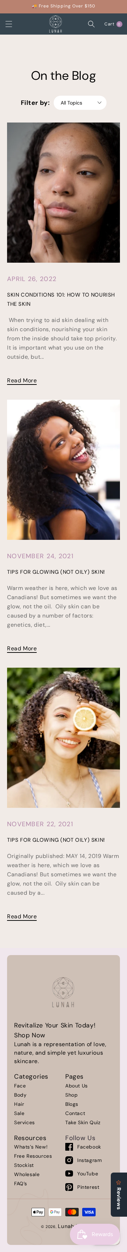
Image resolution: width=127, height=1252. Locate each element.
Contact (75, 1113)
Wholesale (27, 1174)
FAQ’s (20, 1183)
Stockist (24, 1165)
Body (20, 1095)
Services (24, 1122)
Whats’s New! (31, 1147)
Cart (113, 24)
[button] (15, 24)
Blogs (71, 1104)
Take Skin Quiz (82, 1122)
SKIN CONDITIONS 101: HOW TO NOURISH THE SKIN (61, 299)
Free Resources (33, 1156)
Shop (71, 1095)
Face (20, 1086)
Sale (19, 1113)
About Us (76, 1086)
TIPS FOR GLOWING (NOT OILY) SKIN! (56, 572)
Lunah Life (72, 1226)
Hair (19, 1104)
